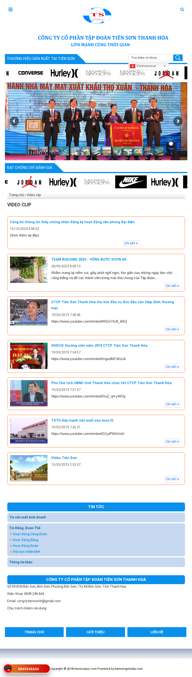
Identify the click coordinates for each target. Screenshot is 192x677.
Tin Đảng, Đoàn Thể (25, 528)
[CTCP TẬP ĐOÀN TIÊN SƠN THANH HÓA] (97, 15)
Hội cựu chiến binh (27, 551)
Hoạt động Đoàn (25, 546)
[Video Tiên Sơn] (29, 468)
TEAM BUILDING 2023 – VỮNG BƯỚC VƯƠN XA (88, 259)
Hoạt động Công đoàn (30, 534)
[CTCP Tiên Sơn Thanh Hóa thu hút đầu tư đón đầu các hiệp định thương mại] (29, 312)
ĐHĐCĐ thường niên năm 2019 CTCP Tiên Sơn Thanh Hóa (99, 345)
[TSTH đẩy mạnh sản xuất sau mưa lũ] (29, 430)
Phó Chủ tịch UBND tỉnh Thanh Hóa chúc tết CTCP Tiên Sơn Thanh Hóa (111, 383)
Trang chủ (16, 195)
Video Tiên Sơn (64, 458)
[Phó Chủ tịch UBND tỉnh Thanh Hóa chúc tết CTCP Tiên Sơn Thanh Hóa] (29, 393)
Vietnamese (145, 65)
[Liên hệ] (7, 667)
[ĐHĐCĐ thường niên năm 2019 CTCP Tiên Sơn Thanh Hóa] (29, 355)
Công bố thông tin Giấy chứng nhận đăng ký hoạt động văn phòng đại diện (72, 222)
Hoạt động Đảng (25, 540)
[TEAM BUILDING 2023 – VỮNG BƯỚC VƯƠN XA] (29, 269)
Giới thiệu (95, 632)
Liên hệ (157, 632)
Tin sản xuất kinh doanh (27, 517)
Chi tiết (130, 243)
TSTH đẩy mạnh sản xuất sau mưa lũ (82, 420)
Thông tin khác (21, 562)
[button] (182, 10)
